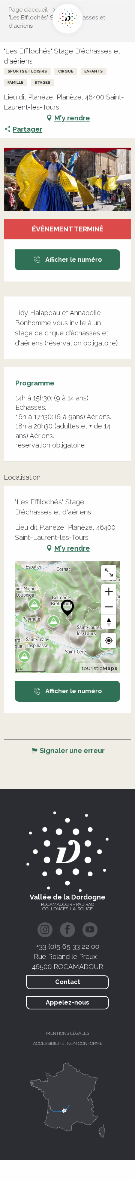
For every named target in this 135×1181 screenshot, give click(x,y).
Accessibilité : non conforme (67, 1043)
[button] (67, 179)
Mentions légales (67, 1033)
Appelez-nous (67, 1002)
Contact (67, 981)
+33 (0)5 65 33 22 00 (67, 946)
